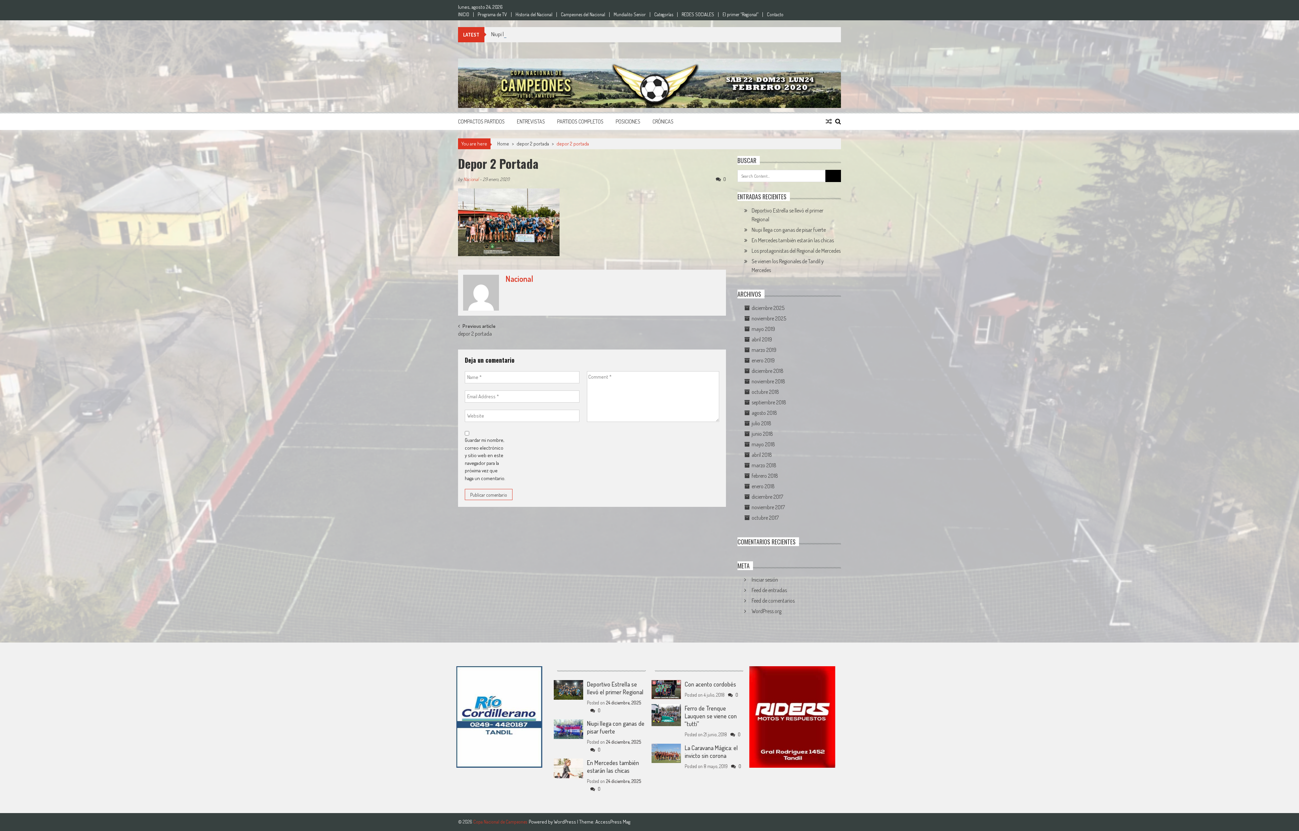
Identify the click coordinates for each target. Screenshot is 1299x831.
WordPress (565, 821)
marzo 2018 (764, 465)
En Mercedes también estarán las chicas (793, 240)
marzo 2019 (764, 349)
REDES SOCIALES (698, 14)
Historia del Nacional (534, 14)
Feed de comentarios (773, 600)
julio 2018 (761, 423)
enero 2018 (763, 486)
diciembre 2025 (768, 308)
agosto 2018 (764, 412)
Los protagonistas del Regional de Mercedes (796, 250)
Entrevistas (531, 121)
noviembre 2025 (769, 318)
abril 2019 (762, 339)
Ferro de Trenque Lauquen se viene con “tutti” (711, 715)
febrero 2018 (765, 475)
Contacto (775, 14)
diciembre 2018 (767, 370)
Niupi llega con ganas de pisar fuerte (528, 34)
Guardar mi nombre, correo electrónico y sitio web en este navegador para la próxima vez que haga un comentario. (485, 459)
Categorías (663, 14)
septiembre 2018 (769, 402)
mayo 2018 (763, 444)
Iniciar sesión (765, 579)
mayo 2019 (763, 328)
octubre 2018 (765, 391)
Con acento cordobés (710, 684)
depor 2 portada (533, 143)
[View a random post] (829, 121)
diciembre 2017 (767, 496)
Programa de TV (492, 14)
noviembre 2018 (768, 381)
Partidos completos (580, 121)
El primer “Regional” (740, 14)
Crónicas (663, 121)
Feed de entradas (769, 590)
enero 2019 (763, 360)
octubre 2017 (765, 517)
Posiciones (628, 121)
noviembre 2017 (768, 507)
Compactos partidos (481, 121)
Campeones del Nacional (583, 14)
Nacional (471, 179)
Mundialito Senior (630, 14)
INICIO (463, 14)
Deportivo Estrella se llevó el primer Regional (615, 688)
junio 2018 (762, 433)
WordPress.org (766, 611)
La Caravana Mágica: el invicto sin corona (711, 751)
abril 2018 (762, 454)
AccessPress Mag (612, 821)
